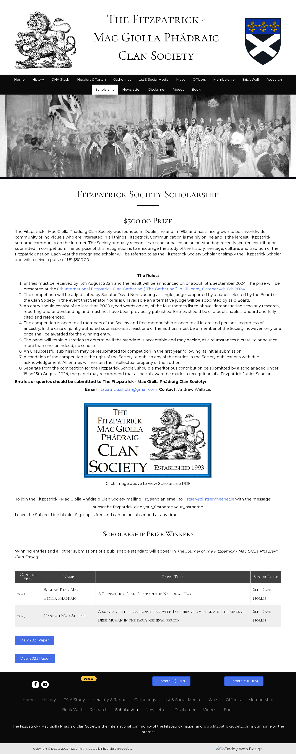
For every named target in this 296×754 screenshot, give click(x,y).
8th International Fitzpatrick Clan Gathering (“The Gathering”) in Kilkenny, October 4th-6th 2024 (151, 289)
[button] (34, 640)
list (145, 499)
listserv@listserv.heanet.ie (209, 499)
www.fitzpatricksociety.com (226, 726)
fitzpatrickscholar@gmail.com (127, 389)
